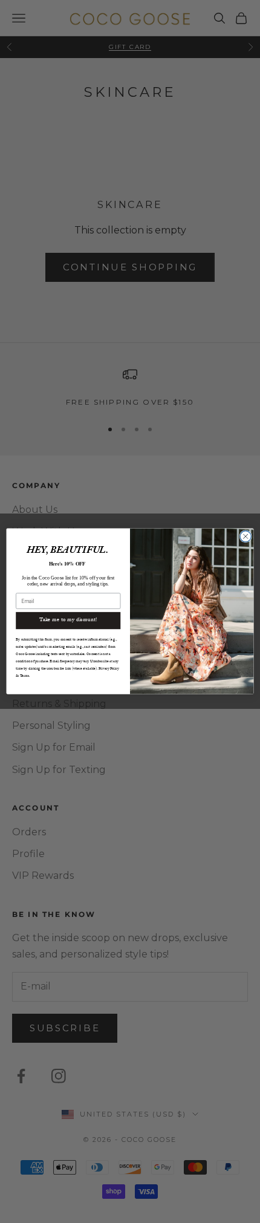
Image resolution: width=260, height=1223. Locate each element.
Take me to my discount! (68, 620)
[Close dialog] (245, 536)
